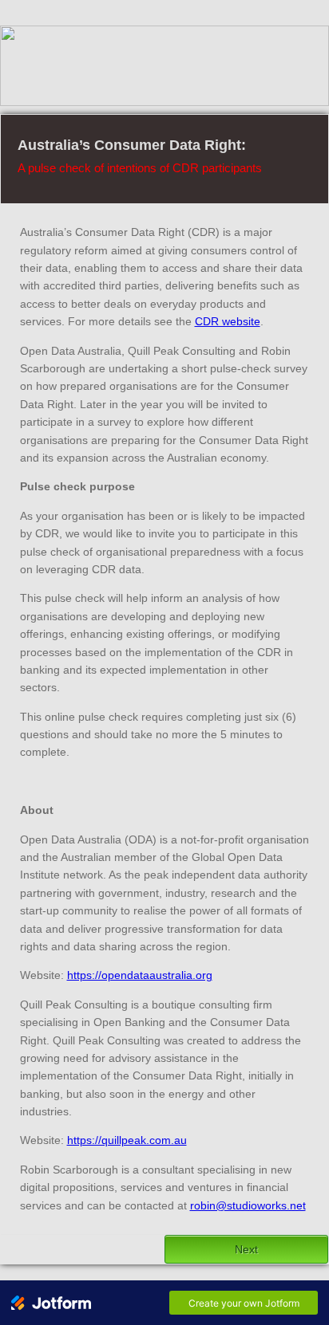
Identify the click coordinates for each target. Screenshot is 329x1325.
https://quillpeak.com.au (127, 1140)
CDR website (227, 321)
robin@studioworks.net (248, 1205)
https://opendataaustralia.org (139, 975)
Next (246, 1249)
